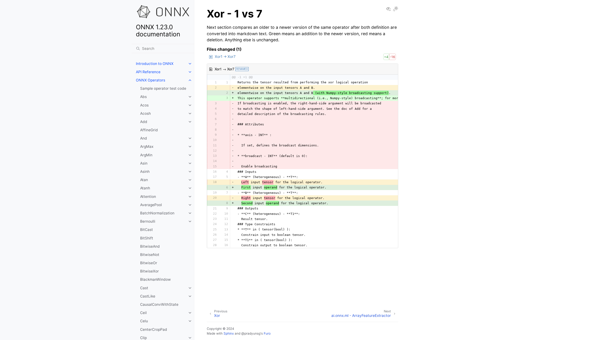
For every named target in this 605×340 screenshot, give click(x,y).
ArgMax (146, 146)
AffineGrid (149, 130)
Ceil (143, 312)
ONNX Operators (150, 80)
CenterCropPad (153, 329)
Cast (144, 288)
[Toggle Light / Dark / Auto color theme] (395, 9)
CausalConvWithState (159, 304)
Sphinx (229, 333)
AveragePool (151, 205)
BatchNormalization (157, 213)
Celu (144, 321)
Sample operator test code (163, 88)
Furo (267, 333)
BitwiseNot (149, 254)
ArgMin (146, 155)
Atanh (145, 188)
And (143, 138)
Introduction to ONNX (154, 63)
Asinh (145, 171)
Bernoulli (147, 221)
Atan (144, 180)
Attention (148, 196)
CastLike (147, 296)
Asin (143, 163)
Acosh (145, 113)
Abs (143, 96)
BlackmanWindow (155, 279)
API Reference (148, 72)
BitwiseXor (149, 271)
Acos (144, 105)
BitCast (146, 229)
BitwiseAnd (150, 246)
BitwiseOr (148, 263)
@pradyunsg (250, 333)
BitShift (146, 238)
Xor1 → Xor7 (225, 56)
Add (143, 121)
